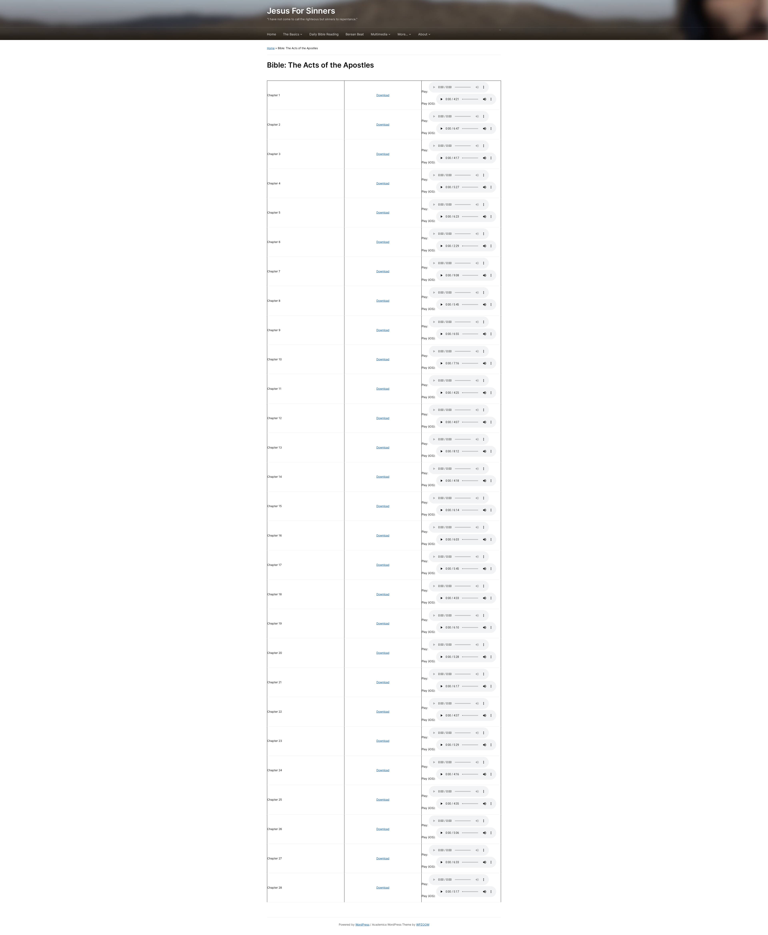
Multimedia (379, 34)
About (422, 34)
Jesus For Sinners (301, 11)
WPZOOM (422, 924)
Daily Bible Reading (324, 34)
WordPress (362, 924)
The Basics (291, 34)
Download (382, 95)
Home (271, 34)
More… (403, 34)
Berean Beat (355, 34)
